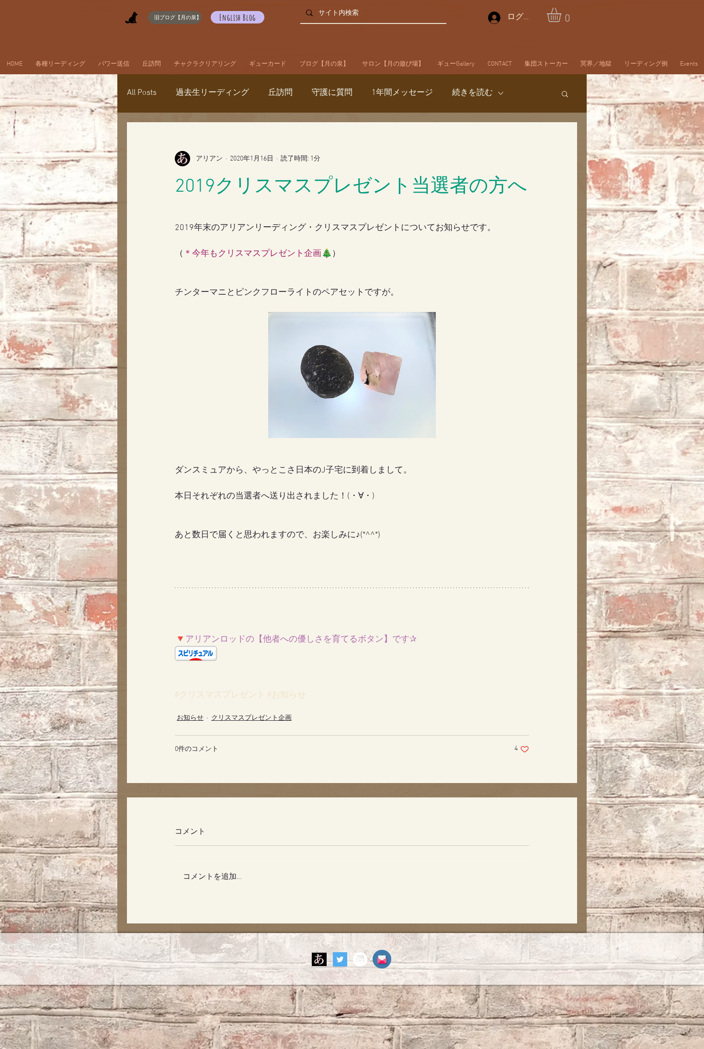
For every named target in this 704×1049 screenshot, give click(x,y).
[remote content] (352, 654)
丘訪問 (280, 93)
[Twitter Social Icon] (340, 959)
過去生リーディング (212, 93)
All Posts (142, 93)
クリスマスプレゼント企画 (251, 718)
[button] (562, 15)
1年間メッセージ (402, 93)
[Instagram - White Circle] (360, 959)
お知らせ (190, 718)
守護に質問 (332, 93)
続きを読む (472, 93)
